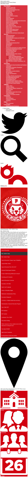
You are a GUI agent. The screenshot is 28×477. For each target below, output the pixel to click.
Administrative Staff (10, 10)
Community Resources (11, 99)
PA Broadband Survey (11, 79)
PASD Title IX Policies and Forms (16, 57)
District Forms (9, 28)
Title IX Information (10, 55)
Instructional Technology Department (14, 67)
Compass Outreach (10, 52)
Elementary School (10, 110)
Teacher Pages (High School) (12, 29)
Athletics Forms (9, 89)
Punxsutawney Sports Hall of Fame (13, 91)
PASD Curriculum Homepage (12, 105)
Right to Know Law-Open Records (13, 26)
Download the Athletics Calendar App (14, 88)
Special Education (10, 36)
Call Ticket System (10, 68)
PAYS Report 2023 (10, 24)
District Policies (9, 19)
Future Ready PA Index (11, 25)
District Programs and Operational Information (16, 20)
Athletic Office (9, 85)
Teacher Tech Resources (11, 73)
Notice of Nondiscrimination (15, 56)
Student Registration (10, 35)
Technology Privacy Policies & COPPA (14, 82)
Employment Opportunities (12, 21)
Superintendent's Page (10, 8)
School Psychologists (10, 40)
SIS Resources (9, 72)
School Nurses (9, 39)
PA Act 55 (8, 46)
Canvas (7, 74)
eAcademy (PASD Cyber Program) (13, 75)
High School (8, 109)
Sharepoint (8, 69)
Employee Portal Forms (11, 51)
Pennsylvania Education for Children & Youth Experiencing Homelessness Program (16, 48)
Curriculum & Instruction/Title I (13, 42)
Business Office (9, 13)
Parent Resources (9, 98)
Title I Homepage (9, 103)
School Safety (9, 31)
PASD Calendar (9, 14)
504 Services (8, 45)
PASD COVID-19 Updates (12, 15)
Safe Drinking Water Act (11, 50)
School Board (9, 12)
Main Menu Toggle (5, 3)
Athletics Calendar (10, 87)
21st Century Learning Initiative (13, 71)
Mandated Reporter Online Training (13, 53)
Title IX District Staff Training (15, 58)
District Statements (10, 18)
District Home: (6, 108)
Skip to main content (5, 1)
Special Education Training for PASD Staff (15, 37)
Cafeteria (8, 41)
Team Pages (8, 90)
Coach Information (10, 93)
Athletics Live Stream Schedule (13, 94)
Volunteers (8, 100)
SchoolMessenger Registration (12, 77)
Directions (8, 17)
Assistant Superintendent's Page (13, 9)
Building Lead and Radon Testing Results (15, 32)
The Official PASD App (11, 78)
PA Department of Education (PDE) (13, 59)
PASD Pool (8, 97)
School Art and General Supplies (13, 83)
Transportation (9, 44)
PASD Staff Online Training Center (13, 80)
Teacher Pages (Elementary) (12, 30)
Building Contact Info (10, 7)
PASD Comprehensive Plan (12, 23)
